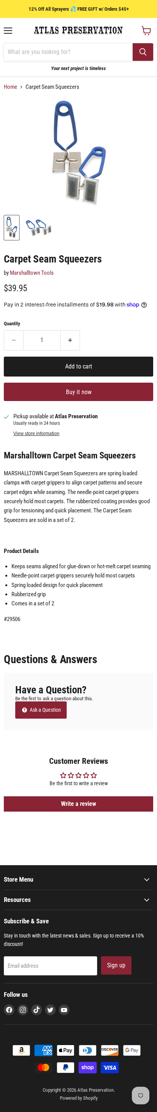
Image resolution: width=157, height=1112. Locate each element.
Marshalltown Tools (32, 272)
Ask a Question (45, 710)
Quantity (12, 323)
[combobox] (68, 52)
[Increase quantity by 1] (70, 340)
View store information (36, 433)
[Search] (143, 52)
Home (10, 87)
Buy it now (78, 392)
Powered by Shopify (79, 1098)
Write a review (78, 803)
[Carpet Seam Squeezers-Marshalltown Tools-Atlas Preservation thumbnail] (11, 227)
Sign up (116, 965)
